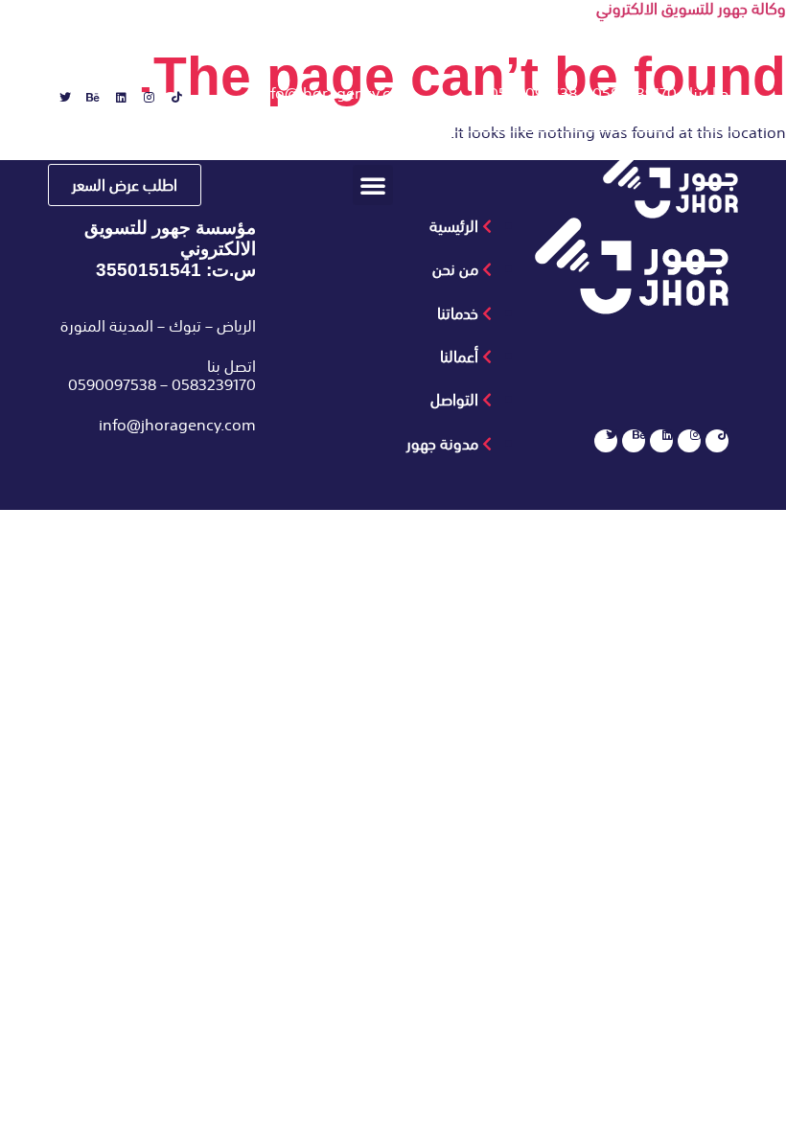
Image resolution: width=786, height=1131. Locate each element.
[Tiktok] (170, 103)
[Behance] (87, 103)
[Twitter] (59, 103)
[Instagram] (142, 103)
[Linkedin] (115, 103)
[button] (373, 185)
